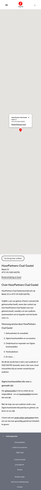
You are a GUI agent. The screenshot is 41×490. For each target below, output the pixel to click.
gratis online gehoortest (24, 418)
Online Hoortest (19, 460)
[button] (20, 130)
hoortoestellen (25, 394)
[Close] (28, 117)
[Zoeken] (35, 5)
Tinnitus (19, 470)
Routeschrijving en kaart (11, 277)
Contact (20, 487)
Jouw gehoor (19, 465)
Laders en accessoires (19, 447)
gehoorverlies (10, 391)
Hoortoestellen (20, 442)
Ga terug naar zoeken (13, 258)
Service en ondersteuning (19, 482)
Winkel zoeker (20, 477)
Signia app (19, 452)
